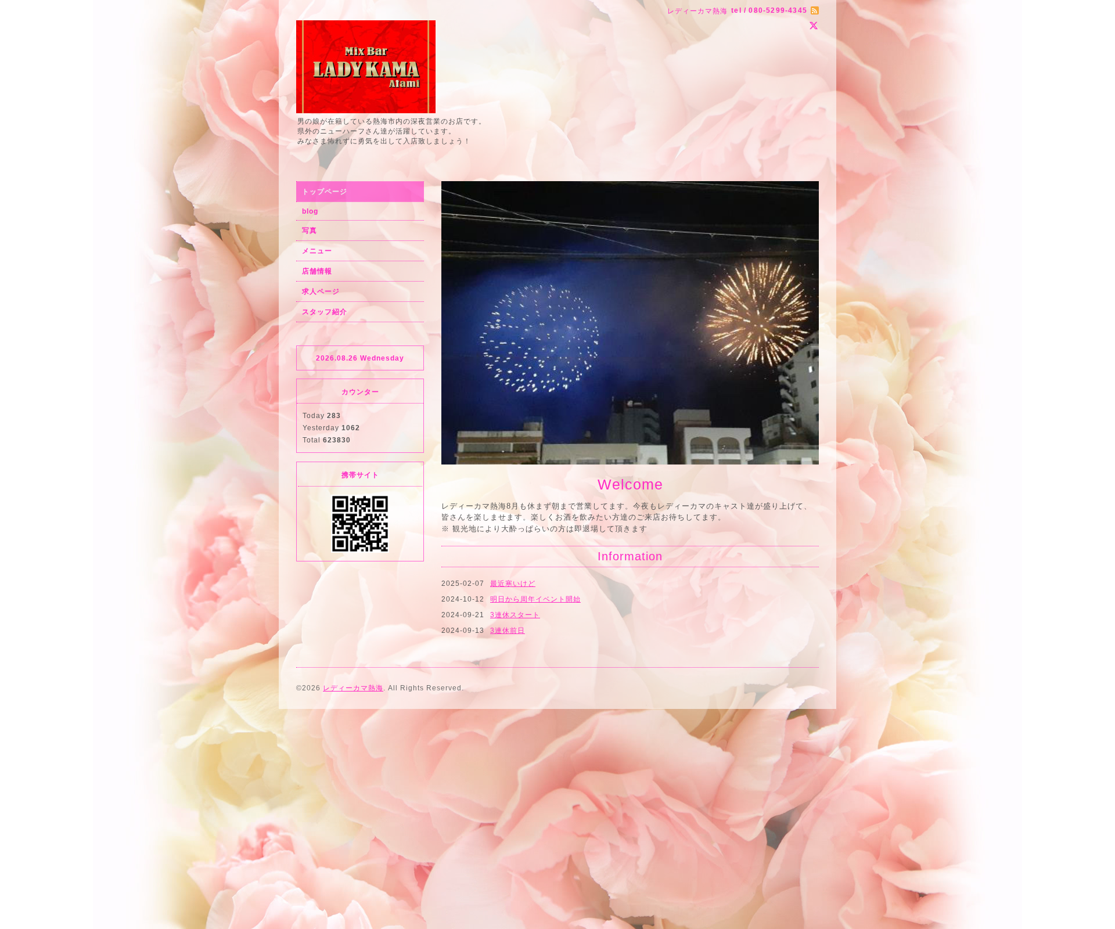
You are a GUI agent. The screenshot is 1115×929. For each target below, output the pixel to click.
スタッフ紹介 (324, 312)
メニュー (317, 251)
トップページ (324, 192)
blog (310, 211)
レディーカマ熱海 (353, 614)
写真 (309, 230)
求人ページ (321, 291)
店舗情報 (317, 271)
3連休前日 (507, 466)
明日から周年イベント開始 (535, 435)
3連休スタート (515, 451)
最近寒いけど (512, 419)
